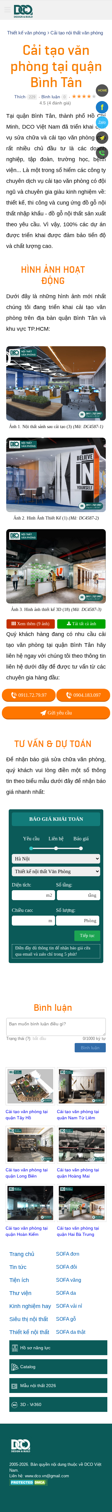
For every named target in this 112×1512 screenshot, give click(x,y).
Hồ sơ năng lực (35, 1347)
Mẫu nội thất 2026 (38, 1385)
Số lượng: (76, 915)
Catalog (27, 1366)
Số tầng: (76, 890)
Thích (20, 96)
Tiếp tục (87, 935)
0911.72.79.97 (32, 695)
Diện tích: (32, 890)
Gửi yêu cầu (59, 712)
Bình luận (50, 96)
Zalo (102, 122)
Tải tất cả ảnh (83, 623)
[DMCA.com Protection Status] (28, 1483)
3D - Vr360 (30, 1404)
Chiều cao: (32, 915)
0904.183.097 (86, 695)
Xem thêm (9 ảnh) (32, 623)
